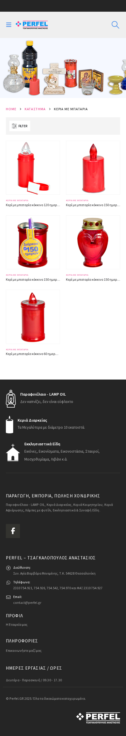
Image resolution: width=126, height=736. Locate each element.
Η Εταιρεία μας (17, 624)
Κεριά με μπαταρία (17, 200)
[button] (10, 25)
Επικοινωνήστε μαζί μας (24, 650)
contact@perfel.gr (27, 602)
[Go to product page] (33, 167)
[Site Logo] (32, 25)
